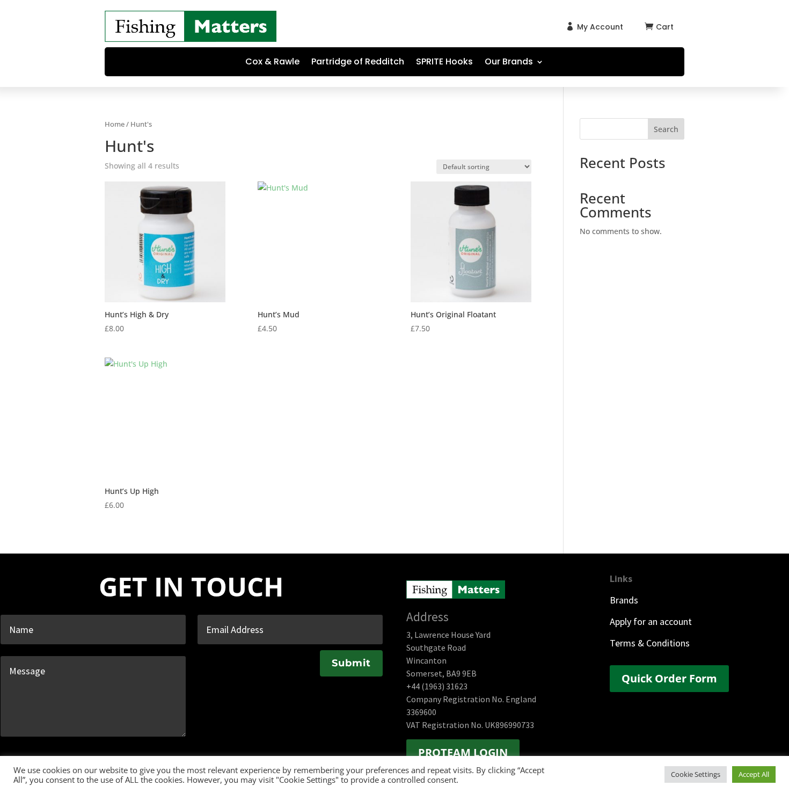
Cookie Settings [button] (695, 774)
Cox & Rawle (272, 63)
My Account (600, 26)
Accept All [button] (754, 774)
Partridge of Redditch (357, 63)
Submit (351, 663)
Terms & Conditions (650, 643)
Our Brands (509, 63)
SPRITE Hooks (444, 63)
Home (115, 124)
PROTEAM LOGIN (463, 752)
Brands (624, 600)
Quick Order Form (669, 678)
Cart (665, 26)
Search (666, 129)
